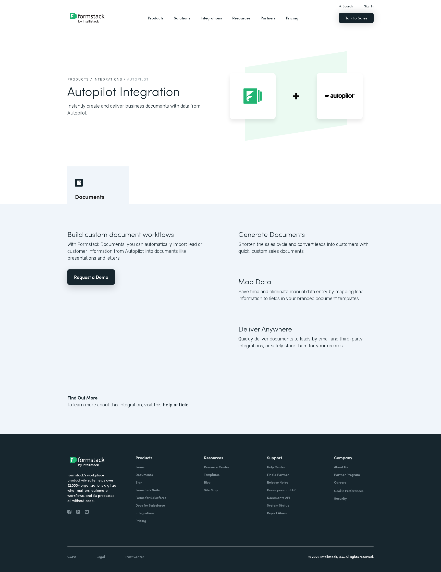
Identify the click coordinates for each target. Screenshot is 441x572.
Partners (268, 17)
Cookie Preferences (348, 490)
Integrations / (110, 79)
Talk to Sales (356, 17)
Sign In (369, 6)
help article (176, 405)
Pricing (292, 17)
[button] (155, 18)
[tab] (98, 185)
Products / (79, 79)
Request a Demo (91, 277)
